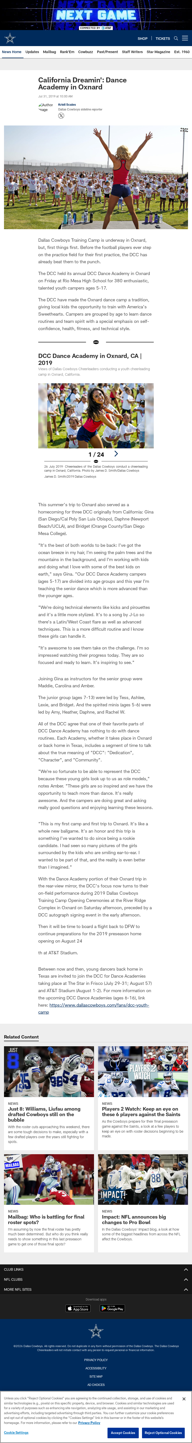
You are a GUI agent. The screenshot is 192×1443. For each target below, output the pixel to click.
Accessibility (96, 1368)
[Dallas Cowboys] (96, 1331)
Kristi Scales (67, 104)
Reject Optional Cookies (163, 1433)
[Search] (176, 38)
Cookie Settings (16, 1432)
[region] (96, 1417)
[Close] (184, 1398)
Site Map (96, 1376)
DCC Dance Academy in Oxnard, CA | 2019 (90, 359)
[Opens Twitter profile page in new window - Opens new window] (61, 116)
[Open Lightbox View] (96, 433)
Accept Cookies (123, 1433)
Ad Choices (96, 1384)
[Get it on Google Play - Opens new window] (112, 1311)
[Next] (116, 454)
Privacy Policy (96, 1360)
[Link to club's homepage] (10, 36)
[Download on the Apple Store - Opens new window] (78, 1309)
